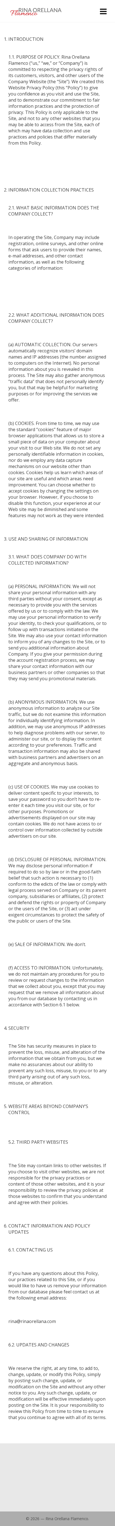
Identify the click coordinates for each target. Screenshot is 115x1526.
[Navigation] (103, 11)
